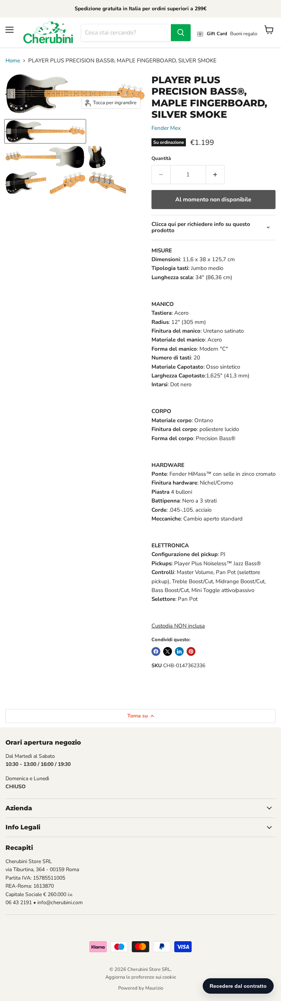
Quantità (161, 158)
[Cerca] (181, 32)
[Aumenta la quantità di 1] (215, 174)
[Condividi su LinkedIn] (179, 651)
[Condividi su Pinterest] (191, 651)
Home (12, 61)
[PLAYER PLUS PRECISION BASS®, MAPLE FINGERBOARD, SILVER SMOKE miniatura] (45, 131)
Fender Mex (166, 128)
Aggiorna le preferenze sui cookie (140, 977)
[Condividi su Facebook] (155, 651)
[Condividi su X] (167, 651)
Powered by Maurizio (140, 988)
